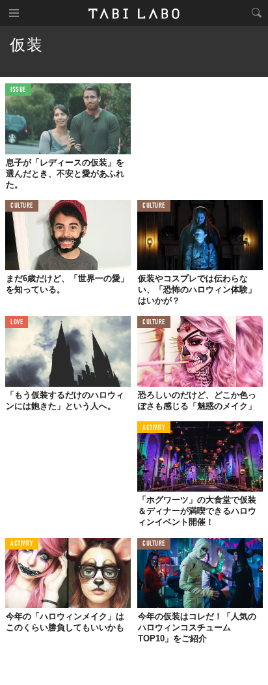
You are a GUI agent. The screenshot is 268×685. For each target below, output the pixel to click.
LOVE (16, 322)
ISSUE (18, 90)
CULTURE (21, 206)
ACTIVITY (153, 428)
